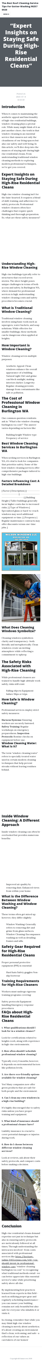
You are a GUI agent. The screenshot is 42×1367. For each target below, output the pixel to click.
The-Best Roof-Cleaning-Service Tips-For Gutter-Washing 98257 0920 (20, 6)
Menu (5, 14)
